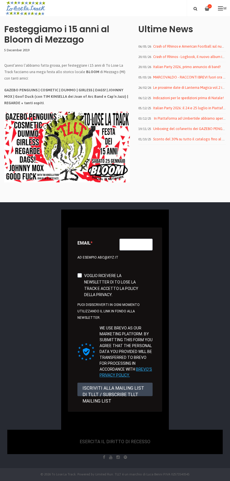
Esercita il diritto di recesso (115, 441)
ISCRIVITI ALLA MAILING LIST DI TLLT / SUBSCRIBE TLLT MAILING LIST (113, 390)
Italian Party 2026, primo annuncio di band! (187, 67)
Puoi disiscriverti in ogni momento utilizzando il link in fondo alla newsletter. (108, 311)
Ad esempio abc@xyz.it (97, 257)
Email (84, 243)
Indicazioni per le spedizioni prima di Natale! (188, 98)
